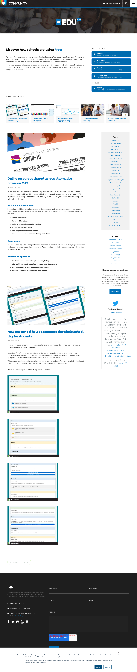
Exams (115, 201)
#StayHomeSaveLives (115, 350)
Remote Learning (115, 158)
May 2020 (115, 258)
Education (115, 140)
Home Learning (115, 164)
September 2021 (115, 240)
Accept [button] (98, 667)
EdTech (115, 198)
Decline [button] (107, 667)
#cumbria (116, 348)
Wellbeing (115, 146)
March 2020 (115, 264)
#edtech (121, 353)
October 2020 (115, 246)
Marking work (115, 183)
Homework (115, 210)
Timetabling (115, 186)
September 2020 (115, 249)
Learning (115, 170)
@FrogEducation (118, 345)
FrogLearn (115, 155)
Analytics (115, 192)
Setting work (115, 143)
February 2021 (115, 243)
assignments (115, 189)
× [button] (118, 652)
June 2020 (115, 255)
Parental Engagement (115, 216)
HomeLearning (115, 167)
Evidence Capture (115, 177)
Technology (115, 161)
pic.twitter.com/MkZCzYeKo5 (117, 356)
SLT (115, 219)
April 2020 (115, 261)
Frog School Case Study (115, 180)
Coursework (115, 173)
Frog (115, 204)
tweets (115, 312)
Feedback (115, 149)
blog (115, 222)
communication (115, 225)
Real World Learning (115, 152)
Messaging (115, 213)
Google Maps (19, 616)
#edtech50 (111, 353)
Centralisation (115, 195)
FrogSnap (115, 207)
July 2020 (115, 252)
